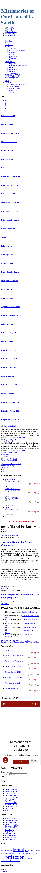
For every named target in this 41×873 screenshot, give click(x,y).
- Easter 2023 (8, 194)
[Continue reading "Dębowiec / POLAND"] (13, 491)
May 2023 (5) (9, 832)
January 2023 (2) (10, 837)
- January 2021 (10, 411)
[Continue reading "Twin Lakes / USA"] (12, 481)
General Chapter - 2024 (13, 666)
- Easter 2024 (8, 116)
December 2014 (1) (11, 795)
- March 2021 (9, 385)
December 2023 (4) (11, 822)
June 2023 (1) (9, 830)
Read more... (5, 588)
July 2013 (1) (9, 810)
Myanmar (35, 853)
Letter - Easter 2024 (7, 428)
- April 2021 (9, 367)
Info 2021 (7, 237)
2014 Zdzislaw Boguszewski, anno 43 (18, 635)
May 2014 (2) (9, 799)
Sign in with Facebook (8, 640)
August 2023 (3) (10, 828)
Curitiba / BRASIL (11, 498)
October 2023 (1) (11, 824)
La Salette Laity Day (12, 688)
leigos (19, 853)
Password (6, 774)
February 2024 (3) (11, 820)
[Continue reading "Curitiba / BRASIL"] (12, 500)
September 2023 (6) (11, 826)
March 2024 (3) (10, 818)
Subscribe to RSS (22, 642)
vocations (14, 861)
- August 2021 (10, 315)
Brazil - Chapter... (11, 650)
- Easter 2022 (8, 229)
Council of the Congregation (14, 655)
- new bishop (10, 202)
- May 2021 (9, 359)
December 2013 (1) (11, 803)
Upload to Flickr (33, 642)
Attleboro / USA (10, 507)
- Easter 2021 (8, 376)
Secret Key (7, 777)
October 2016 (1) (11, 789)
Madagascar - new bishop (13, 677)
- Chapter (7, 124)
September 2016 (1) (11, 791)
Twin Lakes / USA (11, 479)
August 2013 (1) (10, 808)
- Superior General (10, 133)
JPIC (34, 850)
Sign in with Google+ (23, 640)
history (6, 850)
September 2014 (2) (11, 797)
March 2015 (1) (10, 793)
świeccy (19, 861)
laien (2, 853)
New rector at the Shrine (13, 683)
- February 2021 (10, 402)
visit (11, 861)
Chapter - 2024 (9, 185)
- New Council (10, 307)
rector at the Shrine (10, 211)
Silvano (36, 858)
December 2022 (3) (11, 839)
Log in (3, 781)
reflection (15, 857)
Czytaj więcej (21, 437)
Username (6, 772)
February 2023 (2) (11, 835)
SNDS (3, 861)
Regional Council (30, 858)
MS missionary (29, 853)
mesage (23, 853)
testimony (7, 861)
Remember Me (6, 779)
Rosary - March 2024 (8, 454)
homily (20, 849)
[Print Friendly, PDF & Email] (33, 485)
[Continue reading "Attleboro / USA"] (11, 509)
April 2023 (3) (10, 833)
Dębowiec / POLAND (12, 489)
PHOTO (12, 586)
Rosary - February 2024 (9, 460)
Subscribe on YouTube (8, 642)
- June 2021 (9, 350)
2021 (7, 255)
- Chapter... (9, 142)
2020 (2, 850)
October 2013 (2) (11, 806)
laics (39, 850)
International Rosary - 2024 (10, 466)
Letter (7, 298)
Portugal (3, 858)
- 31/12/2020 (10, 420)
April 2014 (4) (10, 801)
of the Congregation (11, 176)
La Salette (6, 853)
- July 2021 (9, 333)
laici (37, 850)
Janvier (30, 850)
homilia (10, 850)
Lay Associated (13, 853)
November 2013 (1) (11, 805)
